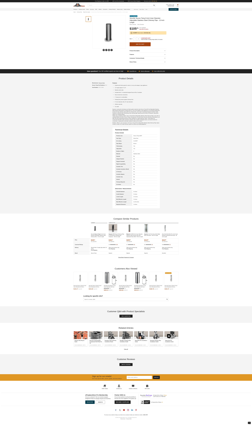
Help (146, 9)
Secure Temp (102, 82)
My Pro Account (173, 9)
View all (126, 349)
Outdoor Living (119, 9)
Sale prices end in (150, 1)
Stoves (87, 9)
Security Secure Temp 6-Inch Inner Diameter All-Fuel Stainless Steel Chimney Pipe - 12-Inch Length (80, 286)
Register (90, 402)
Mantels (100, 9)
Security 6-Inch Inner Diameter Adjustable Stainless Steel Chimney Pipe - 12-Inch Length (98, 235)
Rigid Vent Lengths (86, 12)
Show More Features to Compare (126, 257)
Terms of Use (122, 418)
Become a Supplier (122, 402)
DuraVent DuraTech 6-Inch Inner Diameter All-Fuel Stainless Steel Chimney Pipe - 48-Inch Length (141, 286)
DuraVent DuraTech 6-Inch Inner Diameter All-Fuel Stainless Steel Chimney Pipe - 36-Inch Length (110, 286)
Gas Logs (92, 9)
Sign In (100, 402)
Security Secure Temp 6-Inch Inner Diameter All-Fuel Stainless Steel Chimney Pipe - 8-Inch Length (95, 286)
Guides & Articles (127, 9)
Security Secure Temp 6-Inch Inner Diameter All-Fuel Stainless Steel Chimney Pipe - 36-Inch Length (126, 286)
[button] (144, 71)
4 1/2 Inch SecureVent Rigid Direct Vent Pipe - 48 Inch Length (152, 235)
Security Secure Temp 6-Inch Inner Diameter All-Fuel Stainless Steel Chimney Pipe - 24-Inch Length (156, 286)
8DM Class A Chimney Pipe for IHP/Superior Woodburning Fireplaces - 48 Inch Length (116, 235)
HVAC (96, 9)
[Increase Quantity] (138, 38)
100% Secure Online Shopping (134, 1)
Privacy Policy (129, 418)
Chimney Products (112, 9)
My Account (136, 9)
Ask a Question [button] (140, 24)
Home (75, 12)
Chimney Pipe (79, 12)
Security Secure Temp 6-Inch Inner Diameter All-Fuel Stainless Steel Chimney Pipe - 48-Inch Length (171, 286)
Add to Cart (140, 44)
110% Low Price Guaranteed (118, 1)
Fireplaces (75, 9)
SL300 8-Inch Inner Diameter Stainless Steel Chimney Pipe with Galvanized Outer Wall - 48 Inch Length (134, 235)
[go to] (80, 278)
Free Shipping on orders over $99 (102, 1)
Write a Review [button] (133, 24)
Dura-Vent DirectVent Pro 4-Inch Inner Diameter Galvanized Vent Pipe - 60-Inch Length (170, 235)
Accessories (105, 9)
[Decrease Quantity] (135, 38)
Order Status (141, 9)
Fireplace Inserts (82, 9)
